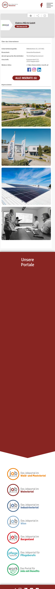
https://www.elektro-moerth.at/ (38, 65)
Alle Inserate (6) (22, 26)
